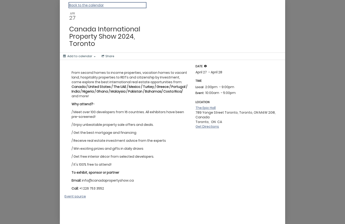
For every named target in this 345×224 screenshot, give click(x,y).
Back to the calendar (86, 5)
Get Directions (207, 126)
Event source (75, 196)
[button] (205, 66)
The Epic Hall (206, 107)
